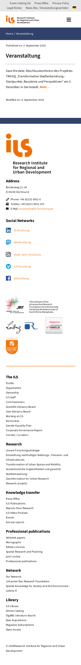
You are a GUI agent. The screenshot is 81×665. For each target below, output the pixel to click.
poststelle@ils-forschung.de (36, 209)
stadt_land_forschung (27, 255)
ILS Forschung (22, 267)
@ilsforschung (22, 242)
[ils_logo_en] (22, 17)
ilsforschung (21, 278)
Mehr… (45, 87)
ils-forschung (21, 230)
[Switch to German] (74, 8)
